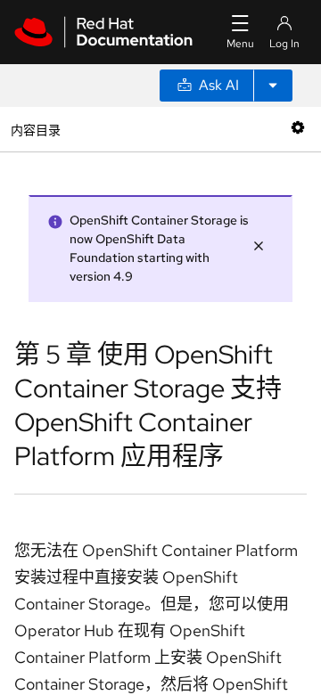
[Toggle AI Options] (272, 86)
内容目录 (35, 128)
